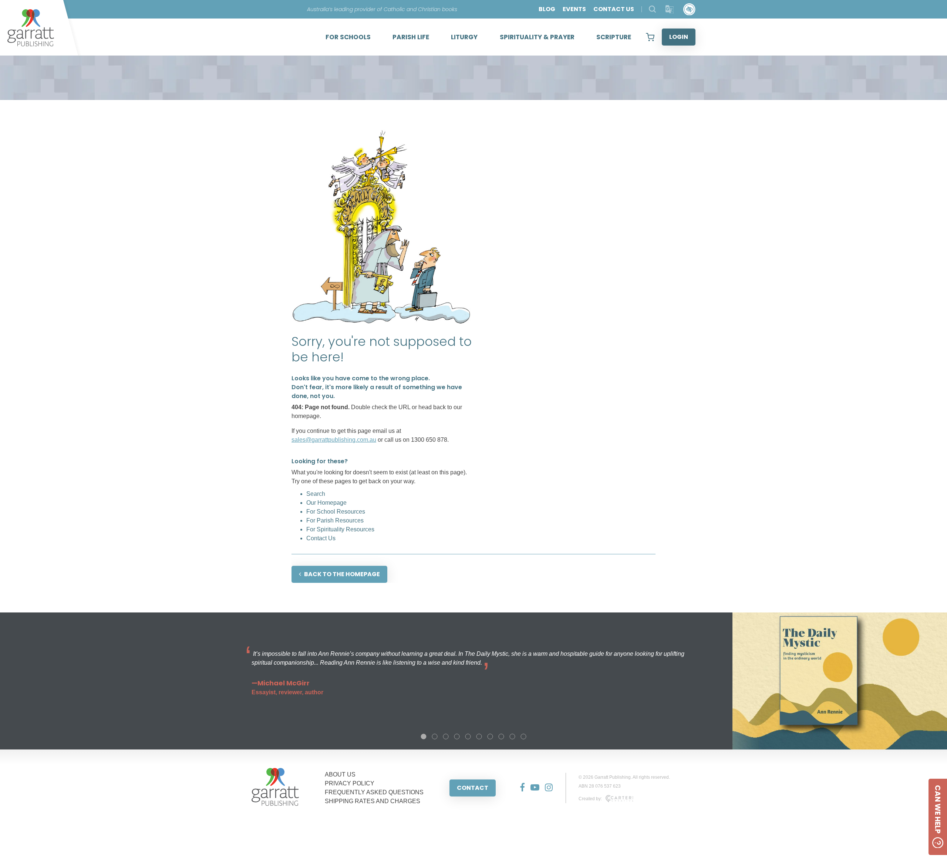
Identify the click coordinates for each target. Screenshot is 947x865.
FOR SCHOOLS (348, 37)
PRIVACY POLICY (349, 783)
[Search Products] (652, 9)
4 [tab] (457, 736)
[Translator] (669, 9)
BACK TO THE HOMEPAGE (342, 574)
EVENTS (574, 9)
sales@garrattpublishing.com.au (333, 440)
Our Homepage (326, 503)
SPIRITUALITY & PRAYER (537, 37)
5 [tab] (468, 736)
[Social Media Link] (519, 788)
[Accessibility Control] (689, 9)
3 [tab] (445, 736)
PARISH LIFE (410, 37)
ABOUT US (340, 774)
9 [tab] (512, 736)
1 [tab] (423, 736)
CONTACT (472, 788)
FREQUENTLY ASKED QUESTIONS (374, 792)
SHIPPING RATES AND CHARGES (372, 801)
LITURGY (464, 37)
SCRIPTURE (613, 37)
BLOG (547, 9)
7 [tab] (490, 736)
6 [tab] (479, 736)
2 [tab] (434, 736)
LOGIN (678, 37)
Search (315, 494)
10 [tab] (523, 736)
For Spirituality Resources (340, 529)
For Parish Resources (335, 520)
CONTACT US (613, 9)
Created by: (590, 798)
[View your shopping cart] (650, 37)
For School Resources (335, 511)
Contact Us (321, 538)
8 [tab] (501, 736)
